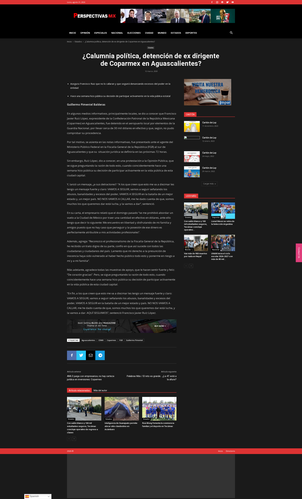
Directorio (230, 451)
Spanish (34, 496)
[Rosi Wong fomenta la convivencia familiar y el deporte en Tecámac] (159, 409)
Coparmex (111, 340)
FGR (121, 340)
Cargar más (208, 183)
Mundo (162, 32)
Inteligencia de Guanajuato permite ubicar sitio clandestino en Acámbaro (121, 426)
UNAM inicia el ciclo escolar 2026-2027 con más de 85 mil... (222, 256)
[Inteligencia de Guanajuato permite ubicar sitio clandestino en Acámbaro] (122, 409)
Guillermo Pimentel (134, 340)
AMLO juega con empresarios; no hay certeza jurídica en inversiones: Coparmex (90, 378)
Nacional (117, 32)
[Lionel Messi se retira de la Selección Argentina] (223, 210)
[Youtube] (232, 2)
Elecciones (134, 32)
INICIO (72, 32)
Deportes (191, 32)
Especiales (100, 32)
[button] (231, 33)
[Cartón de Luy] (192, 126)
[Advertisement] (151, 476)
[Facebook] (212, 2)
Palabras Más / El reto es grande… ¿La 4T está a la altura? (151, 378)
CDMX (100, 340)
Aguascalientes (88, 340)
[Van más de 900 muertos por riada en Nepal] (196, 243)
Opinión (85, 32)
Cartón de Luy (209, 122)
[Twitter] (227, 2)
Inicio (69, 41)
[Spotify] (222, 2)
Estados (176, 32)
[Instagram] (217, 2)
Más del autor (100, 390)
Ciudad (149, 32)
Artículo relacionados (79, 390)
